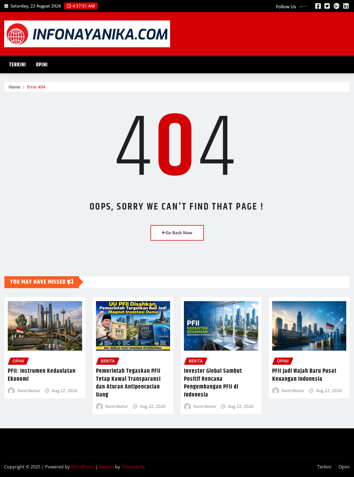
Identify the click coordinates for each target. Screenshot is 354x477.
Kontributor (28, 390)
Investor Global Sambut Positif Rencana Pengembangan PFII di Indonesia (213, 383)
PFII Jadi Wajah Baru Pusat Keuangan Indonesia (304, 375)
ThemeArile (133, 467)
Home (14, 87)
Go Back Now (179, 232)
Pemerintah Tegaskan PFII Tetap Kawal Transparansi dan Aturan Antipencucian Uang (128, 383)
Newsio (106, 467)
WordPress (82, 467)
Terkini (17, 65)
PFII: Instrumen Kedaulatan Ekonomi (42, 375)
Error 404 (36, 87)
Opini (42, 65)
